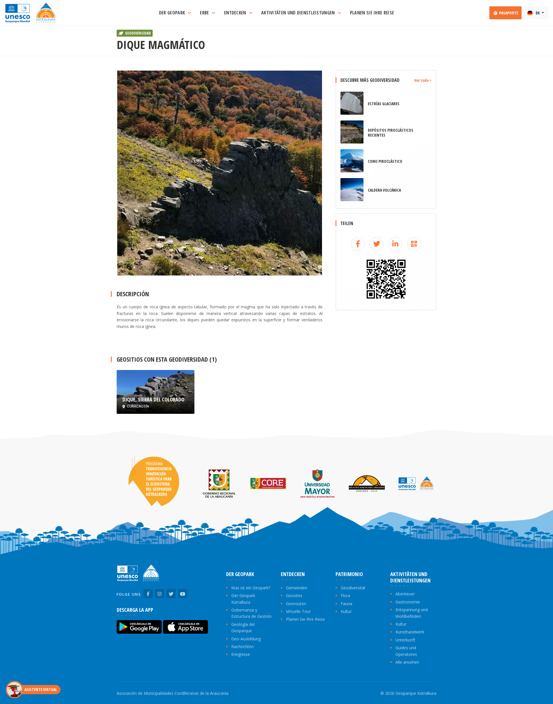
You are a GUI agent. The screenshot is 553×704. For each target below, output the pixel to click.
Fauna (346, 603)
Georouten (296, 603)
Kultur (346, 611)
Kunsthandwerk (409, 632)
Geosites (294, 595)
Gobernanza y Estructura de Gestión (251, 613)
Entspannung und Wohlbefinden (411, 613)
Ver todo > (422, 80)
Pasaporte (508, 13)
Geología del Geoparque (243, 627)
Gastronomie (407, 602)
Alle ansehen (407, 662)
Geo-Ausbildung (246, 638)
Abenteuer (405, 594)
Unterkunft (405, 640)
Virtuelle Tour (298, 611)
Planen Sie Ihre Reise (305, 619)
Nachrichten (242, 646)
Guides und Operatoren (406, 651)
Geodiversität (353, 587)
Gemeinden (296, 587)
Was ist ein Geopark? (250, 587)
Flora (345, 595)
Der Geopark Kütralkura (243, 599)
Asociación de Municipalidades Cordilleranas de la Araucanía (172, 693)
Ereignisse (240, 654)
